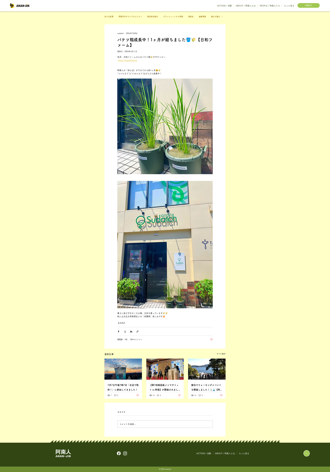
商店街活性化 (152, 16)
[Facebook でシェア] (118, 331)
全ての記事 (108, 16)
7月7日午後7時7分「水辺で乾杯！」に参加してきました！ (123, 387)
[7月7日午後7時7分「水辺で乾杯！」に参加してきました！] (123, 369)
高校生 (191, 16)
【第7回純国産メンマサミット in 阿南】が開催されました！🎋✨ (164, 388)
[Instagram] (125, 453)
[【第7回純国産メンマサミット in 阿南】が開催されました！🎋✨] (165, 369)
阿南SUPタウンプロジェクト (130, 16)
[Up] (306, 453)
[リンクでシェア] (137, 331)
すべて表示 (221, 354)
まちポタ (121, 323)
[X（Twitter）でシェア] (125, 331)
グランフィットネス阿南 (173, 16)
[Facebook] (118, 453)
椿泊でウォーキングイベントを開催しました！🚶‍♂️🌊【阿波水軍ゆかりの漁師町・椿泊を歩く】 (206, 388)
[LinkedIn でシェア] (131, 331)
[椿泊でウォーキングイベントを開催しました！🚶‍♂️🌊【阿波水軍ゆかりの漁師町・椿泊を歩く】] (207, 369)
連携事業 (202, 16)
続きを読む (215, 16)
